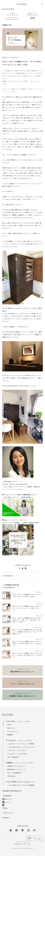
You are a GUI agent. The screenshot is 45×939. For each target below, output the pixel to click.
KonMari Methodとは (12, 791)
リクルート (7, 802)
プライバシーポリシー (22, 841)
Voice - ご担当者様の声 (14, 773)
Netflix (9, 725)
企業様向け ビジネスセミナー (16, 766)
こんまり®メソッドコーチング (16, 750)
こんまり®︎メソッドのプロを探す (17, 754)
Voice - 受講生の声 (13, 757)
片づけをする (19, 740)
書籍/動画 (10, 735)
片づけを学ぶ (18, 721)
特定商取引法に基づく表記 (22, 844)
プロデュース (8, 813)
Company (7, 796)
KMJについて (8, 799)
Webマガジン (11, 728)
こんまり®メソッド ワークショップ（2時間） (20, 744)
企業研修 (19, 763)
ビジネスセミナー (12, 731)
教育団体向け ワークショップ (16, 769)
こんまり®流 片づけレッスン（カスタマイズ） (21, 747)
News (5, 808)
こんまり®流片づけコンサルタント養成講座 (20, 785)
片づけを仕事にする (20, 782)
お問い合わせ (11, 776)
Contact (6, 818)
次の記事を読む (8, 576)
